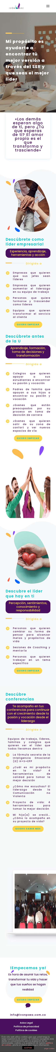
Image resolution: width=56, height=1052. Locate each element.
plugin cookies (49, 1048)
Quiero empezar (28, 324)
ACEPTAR (28, 1048)
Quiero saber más (28, 828)
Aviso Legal (26, 1022)
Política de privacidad (26, 1026)
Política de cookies (26, 1030)
